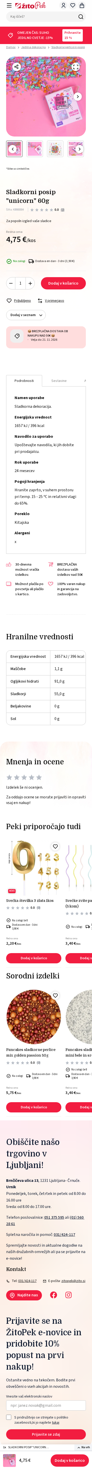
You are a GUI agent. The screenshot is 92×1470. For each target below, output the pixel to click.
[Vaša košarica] (82, 5)
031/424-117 (64, 1234)
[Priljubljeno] (55, 846)
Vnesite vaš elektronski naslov (29, 1396)
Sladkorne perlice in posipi (68, 47)
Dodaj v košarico (70, 1460)
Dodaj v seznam (23, 315)
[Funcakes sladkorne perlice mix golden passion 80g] (33, 1017)
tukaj (55, 1422)
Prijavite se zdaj (46, 1434)
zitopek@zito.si (73, 1281)
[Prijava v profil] (63, 5)
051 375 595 (54, 1217)
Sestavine (59, 380)
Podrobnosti (24, 380)
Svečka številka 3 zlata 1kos (30, 901)
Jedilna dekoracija (33, 47)
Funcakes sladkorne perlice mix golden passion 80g (30, 1052)
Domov (11, 47)
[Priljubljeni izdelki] (72, 5)
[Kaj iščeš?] (81, 17)
